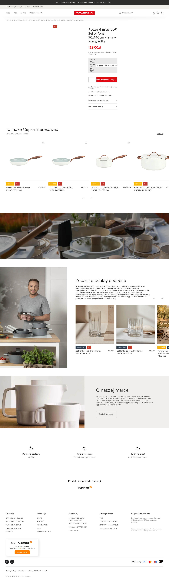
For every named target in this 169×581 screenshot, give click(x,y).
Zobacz (160, 134)
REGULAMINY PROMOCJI (78, 527)
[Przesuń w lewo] (84, 198)
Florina (8, 20)
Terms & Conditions (34, 571)
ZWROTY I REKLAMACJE (109, 525)
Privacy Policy (11, 571)
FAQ (101, 518)
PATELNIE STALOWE (13, 525)
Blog (15, 13)
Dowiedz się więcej (106, 414)
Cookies (21, 571)
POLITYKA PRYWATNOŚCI (78, 523)
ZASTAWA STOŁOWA (13, 528)
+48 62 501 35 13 (37, 7)
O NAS (39, 518)
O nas (23, 13)
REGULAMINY (74, 530)
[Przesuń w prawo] (89, 198)
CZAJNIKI (9, 532)
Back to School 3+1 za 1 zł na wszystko (25, 20)
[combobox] (132, 13)
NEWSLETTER (42, 525)
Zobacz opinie (22, 552)
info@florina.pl (16, 7)
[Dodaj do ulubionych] (116, 29)
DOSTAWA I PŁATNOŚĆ (108, 521)
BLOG (39, 528)
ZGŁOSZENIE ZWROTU (108, 528)
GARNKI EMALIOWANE (14, 518)
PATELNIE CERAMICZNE (15, 521)
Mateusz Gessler (36, 13)
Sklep (8, 13)
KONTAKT (40, 521)
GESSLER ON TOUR (44, 532)
